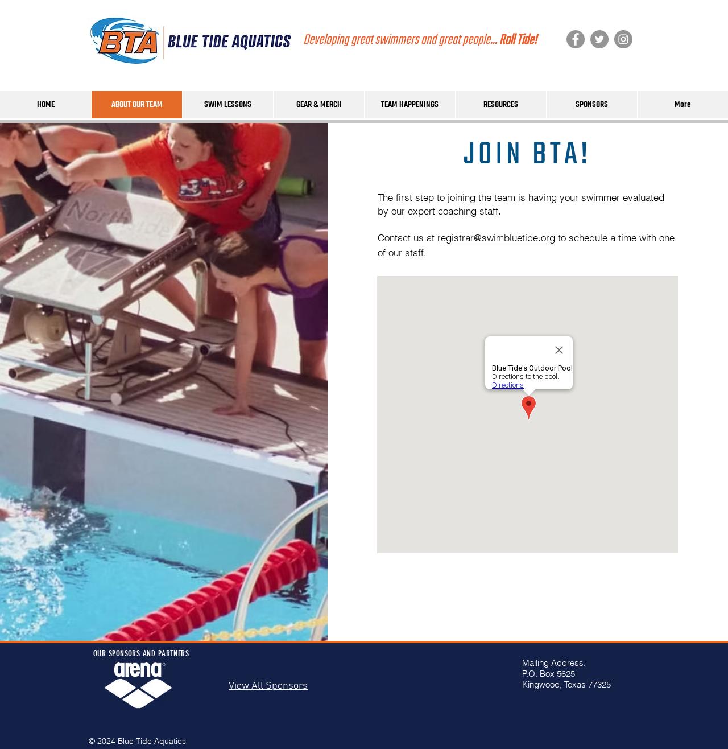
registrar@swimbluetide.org (496, 238)
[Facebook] (575, 39)
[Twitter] (599, 39)
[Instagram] (623, 39)
